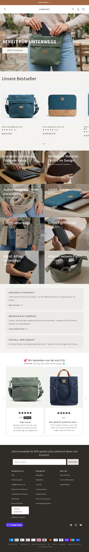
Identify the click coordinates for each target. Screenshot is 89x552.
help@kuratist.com (18, 484)
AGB (48, 544)
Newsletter (15, 499)
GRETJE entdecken (15, 50)
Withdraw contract (18, 517)
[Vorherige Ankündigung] (4, 2)
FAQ (13, 475)
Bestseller (39, 475)
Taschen (39, 484)
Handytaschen (41, 494)
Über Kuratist (14, 305)
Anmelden (72, 462)
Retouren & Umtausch (19, 489)
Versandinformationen (20, 494)
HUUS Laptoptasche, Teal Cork (53, 127)
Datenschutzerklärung (38, 544)
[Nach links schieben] (39, 143)
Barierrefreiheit (17, 503)
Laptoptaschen (41, 489)
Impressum (62, 544)
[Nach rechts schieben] (49, 143)
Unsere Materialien (17, 329)
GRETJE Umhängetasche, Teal (12, 127)
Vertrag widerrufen (18, 510)
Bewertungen (65, 484)
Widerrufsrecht (24, 544)
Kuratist (15, 544)
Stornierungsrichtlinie (45, 546)
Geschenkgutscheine (43, 503)
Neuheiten (39, 480)
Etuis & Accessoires (43, 499)
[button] (4, 9)
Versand (54, 544)
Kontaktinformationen (74, 544)
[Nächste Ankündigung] (84, 2)
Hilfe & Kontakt (17, 480)
